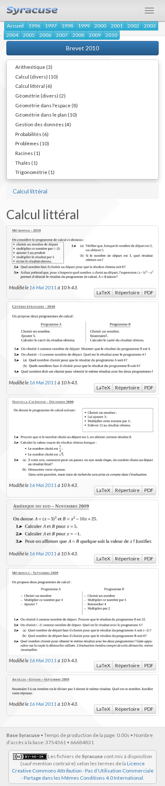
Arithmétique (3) (33, 67)
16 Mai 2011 (43, 287)
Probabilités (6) (32, 134)
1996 (34, 25)
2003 (150, 25)
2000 (100, 25)
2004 (12, 35)
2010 (111, 35)
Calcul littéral (30, 191)
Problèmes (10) (32, 143)
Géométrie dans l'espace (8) (46, 105)
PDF (149, 292)
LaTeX (103, 292)
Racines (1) (27, 153)
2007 (62, 35)
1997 (51, 25)
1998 (67, 25)
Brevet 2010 (82, 48)
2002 (133, 25)
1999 (84, 25)
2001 (117, 25)
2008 (78, 35)
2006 (45, 35)
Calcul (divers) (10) (36, 76)
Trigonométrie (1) (35, 172)
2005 (29, 35)
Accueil (15, 25)
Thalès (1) (26, 163)
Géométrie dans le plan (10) (46, 114)
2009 (95, 35)
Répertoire (127, 292)
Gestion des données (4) (43, 124)
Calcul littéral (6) (33, 86)
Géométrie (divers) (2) (40, 95)
